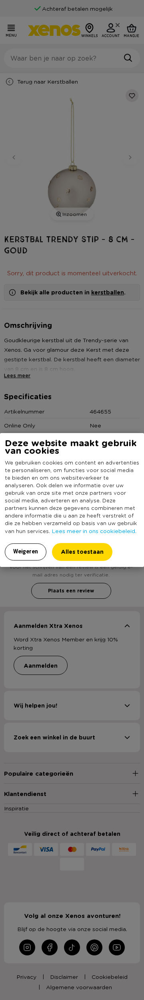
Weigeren (25, 551)
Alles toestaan (82, 551)
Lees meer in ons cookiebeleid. (94, 530)
